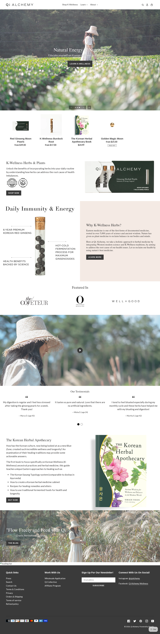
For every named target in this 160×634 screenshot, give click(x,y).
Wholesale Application (55, 578)
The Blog (13, 543)
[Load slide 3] (79, 107)
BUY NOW (13, 500)
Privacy (9, 593)
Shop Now (13, 193)
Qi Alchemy (135, 627)
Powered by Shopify (146, 627)
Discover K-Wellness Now (80, 74)
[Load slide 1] (75, 107)
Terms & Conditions (15, 589)
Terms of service (13, 600)
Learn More (95, 257)
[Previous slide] (71, 107)
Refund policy (12, 604)
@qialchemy (134, 578)
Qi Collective (51, 582)
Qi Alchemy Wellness (138, 583)
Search (9, 582)
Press (8, 578)
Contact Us (11, 585)
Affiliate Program (53, 585)
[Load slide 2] (77, 107)
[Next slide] (83, 107)
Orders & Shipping (14, 596)
